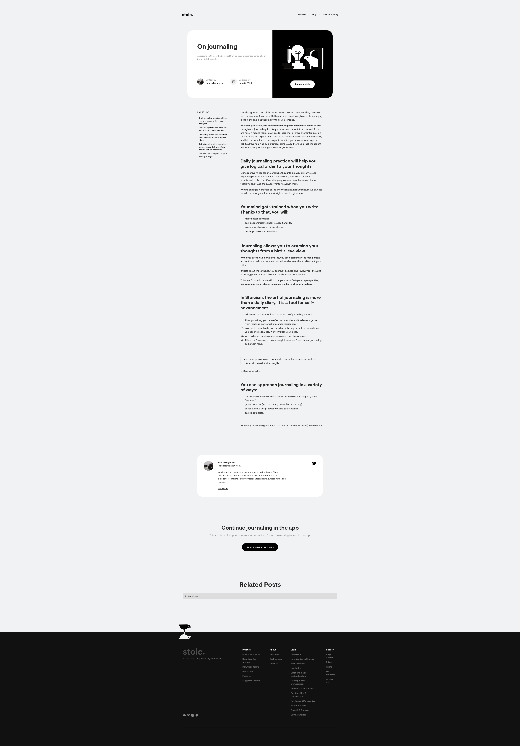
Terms (329, 667)
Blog (314, 15)
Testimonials (276, 659)
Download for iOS (251, 654)
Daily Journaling (330, 15)
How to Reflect (298, 664)
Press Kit (274, 664)
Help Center (329, 656)
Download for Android (249, 660)
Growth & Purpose (300, 710)
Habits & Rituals (298, 706)
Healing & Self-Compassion (298, 682)
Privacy (330, 662)
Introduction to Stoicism (303, 659)
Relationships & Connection (298, 695)
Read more (223, 489)
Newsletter (296, 654)
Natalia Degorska (214, 83)
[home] (187, 14)
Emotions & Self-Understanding (299, 674)
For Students (330, 673)
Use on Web (248, 672)
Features (302, 15)
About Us (274, 654)
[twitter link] (314, 463)
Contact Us (330, 681)
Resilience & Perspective (303, 701)
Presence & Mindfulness (303, 689)
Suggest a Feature (251, 681)
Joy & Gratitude (298, 715)
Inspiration (296, 668)
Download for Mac (251, 667)
